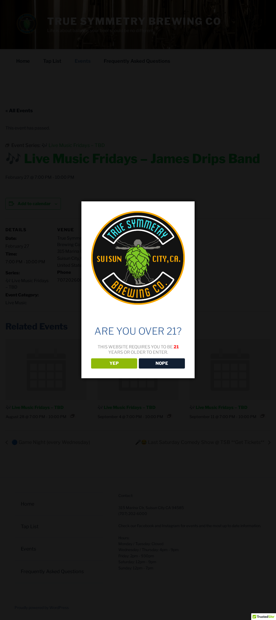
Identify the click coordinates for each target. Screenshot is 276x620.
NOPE (162, 363)
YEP (114, 363)
